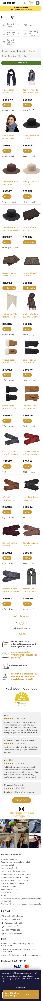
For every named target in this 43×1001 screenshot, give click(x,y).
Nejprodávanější (9, 56)
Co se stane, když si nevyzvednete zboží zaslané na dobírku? (21, 899)
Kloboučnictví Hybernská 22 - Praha (16, 874)
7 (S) (4, 380)
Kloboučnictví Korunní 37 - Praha (14, 877)
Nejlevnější (21, 51)
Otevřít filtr (21, 63)
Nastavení (20, 987)
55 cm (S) (6, 248)
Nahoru (22, 634)
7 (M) (31, 563)
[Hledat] (25, 3)
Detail (7, 105)
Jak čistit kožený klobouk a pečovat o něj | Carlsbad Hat (18, 950)
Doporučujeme (8, 51)
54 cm (25, 156)
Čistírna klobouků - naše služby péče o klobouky (21, 904)
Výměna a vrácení (9, 868)
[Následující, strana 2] (21, 623)
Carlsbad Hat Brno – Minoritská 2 (14, 880)
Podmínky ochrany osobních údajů (15, 862)
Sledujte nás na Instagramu (22, 815)
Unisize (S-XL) (8, 110)
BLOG (3, 895)
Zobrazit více (22, 800)
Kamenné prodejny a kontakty (13, 871)
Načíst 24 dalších (22, 616)
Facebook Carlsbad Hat (14, 923)
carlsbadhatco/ (11, 926)
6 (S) (4, 472)
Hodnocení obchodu (21, 688)
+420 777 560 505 (12, 919)
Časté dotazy (6, 892)
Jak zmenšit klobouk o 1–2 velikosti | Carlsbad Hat (21, 955)
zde (3, 981)
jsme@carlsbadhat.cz (14, 916)
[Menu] (37, 3)
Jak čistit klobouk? (8, 886)
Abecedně (22, 56)
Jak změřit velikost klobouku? (13, 883)
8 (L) (25, 517)
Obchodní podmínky (9, 859)
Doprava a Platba (8, 865)
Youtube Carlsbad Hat (14, 933)
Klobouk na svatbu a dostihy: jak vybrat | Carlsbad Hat (18, 944)
